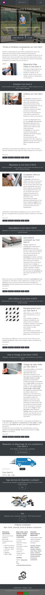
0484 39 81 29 (22, 2)
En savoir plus (20, 593)
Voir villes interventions (22, 452)
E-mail (40, 2)
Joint (23, 157)
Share (30, 588)
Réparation (11, 157)
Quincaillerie (17, 157)
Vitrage (27, 157)
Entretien (5, 157)
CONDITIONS (17, 588)
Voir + (22, 487)
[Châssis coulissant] (4, 2)
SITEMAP (24, 588)
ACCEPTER (26, 593)
